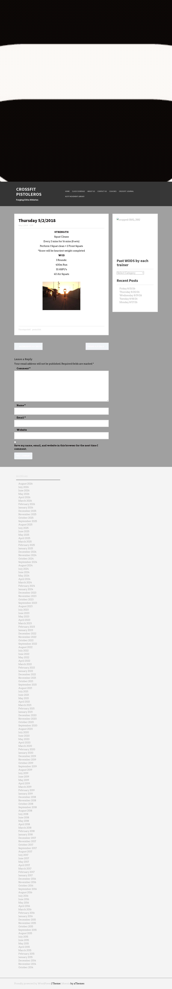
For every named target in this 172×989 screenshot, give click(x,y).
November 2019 (27, 759)
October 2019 (25, 763)
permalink (36, 330)
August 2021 (25, 688)
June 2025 (23, 531)
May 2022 (23, 657)
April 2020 (24, 742)
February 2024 (26, 586)
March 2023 (25, 623)
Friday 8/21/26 (127, 288)
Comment (23, 368)
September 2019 (27, 766)
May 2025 (23, 534)
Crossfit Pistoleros (29, 191)
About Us (91, 191)
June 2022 (23, 654)
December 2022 (27, 633)
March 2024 (25, 582)
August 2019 (25, 769)
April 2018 (24, 824)
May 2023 (23, 616)
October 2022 (25, 640)
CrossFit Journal (126, 191)
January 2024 (25, 589)
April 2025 (24, 538)
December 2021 (27, 674)
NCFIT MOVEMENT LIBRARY (74, 196)
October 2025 (25, 517)
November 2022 (27, 637)
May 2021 (23, 698)
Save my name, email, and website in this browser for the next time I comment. (56, 447)
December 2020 (27, 715)
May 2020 (23, 739)
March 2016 (24, 909)
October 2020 (26, 722)
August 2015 (25, 933)
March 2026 (25, 500)
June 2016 (23, 899)
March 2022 (25, 664)
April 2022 (24, 661)
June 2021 (23, 695)
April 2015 (24, 947)
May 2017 (23, 861)
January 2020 (25, 752)
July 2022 (23, 650)
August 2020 (25, 729)
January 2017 (25, 875)
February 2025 (26, 545)
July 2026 (23, 487)
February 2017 (26, 872)
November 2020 (27, 718)
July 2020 (23, 732)
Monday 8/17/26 (128, 302)
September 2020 (27, 725)
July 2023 (23, 609)
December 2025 (27, 511)
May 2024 (23, 575)
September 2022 (27, 643)
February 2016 (26, 913)
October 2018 (25, 804)
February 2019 (26, 790)
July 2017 (23, 855)
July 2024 (23, 569)
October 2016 (25, 885)
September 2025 (27, 521)
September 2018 (27, 807)
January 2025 (25, 548)
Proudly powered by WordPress (32, 983)
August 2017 (25, 851)
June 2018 (23, 817)
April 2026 (24, 497)
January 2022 (25, 671)
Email (21, 417)
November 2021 (27, 678)
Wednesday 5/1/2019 (28, 346)
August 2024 (25, 565)
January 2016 (25, 916)
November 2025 (27, 514)
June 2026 (23, 490)
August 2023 (25, 606)
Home (67, 191)
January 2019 (25, 793)
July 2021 (23, 691)
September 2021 (27, 684)
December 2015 (27, 919)
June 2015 (23, 940)
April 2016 (24, 906)
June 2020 (24, 735)
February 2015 (26, 953)
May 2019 (23, 780)
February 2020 (26, 749)
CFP (31, 225)
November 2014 (27, 964)
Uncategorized (24, 330)
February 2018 (26, 831)
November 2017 (27, 841)
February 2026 (26, 504)
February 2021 (26, 708)
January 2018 (25, 834)
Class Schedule (78, 191)
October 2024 (26, 558)
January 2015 (25, 957)
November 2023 (27, 596)
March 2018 (24, 827)
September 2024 (27, 562)
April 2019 (24, 783)
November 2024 (27, 555)
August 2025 (25, 524)
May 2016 (23, 902)
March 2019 (24, 787)
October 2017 (25, 844)
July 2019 (23, 773)
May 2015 (23, 943)
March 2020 (25, 746)
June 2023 (23, 613)
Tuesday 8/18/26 (128, 298)
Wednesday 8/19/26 (130, 295)
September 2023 (27, 603)
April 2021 (24, 701)
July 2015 (23, 936)
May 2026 (23, 494)
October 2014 (25, 967)
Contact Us (102, 191)
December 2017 (27, 838)
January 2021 (25, 712)
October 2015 (25, 926)
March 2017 (24, 868)
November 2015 (27, 923)
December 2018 (27, 797)
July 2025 (23, 528)
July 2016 (23, 896)
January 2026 (25, 507)
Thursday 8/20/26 (129, 292)
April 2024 (24, 579)
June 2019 (23, 776)
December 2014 (27, 960)
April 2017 (24, 865)
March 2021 (24, 705)
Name (21, 405)
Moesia (66, 983)
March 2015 (24, 950)
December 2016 (27, 878)
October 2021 (25, 681)
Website (22, 430)
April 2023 (24, 620)
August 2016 (25, 892)
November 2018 (27, 800)
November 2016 (27, 882)
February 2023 (26, 626)
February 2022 (26, 667)
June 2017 (23, 858)
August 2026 (25, 483)
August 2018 (25, 810)
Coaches (112, 191)
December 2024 (27, 552)
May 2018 (23, 821)
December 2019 (27, 756)
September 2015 (27, 930)
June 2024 (23, 572)
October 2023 (25, 599)
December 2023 (27, 592)
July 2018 (23, 814)
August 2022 (25, 647)
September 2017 (27, 848)
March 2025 (25, 541)
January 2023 (25, 630)
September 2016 (27, 889)
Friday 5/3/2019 (97, 346)
